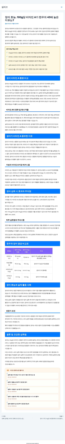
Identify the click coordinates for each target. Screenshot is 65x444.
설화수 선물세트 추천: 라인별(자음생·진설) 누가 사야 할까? (23, 396)
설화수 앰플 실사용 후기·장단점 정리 (17, 382)
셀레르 (5, 7)
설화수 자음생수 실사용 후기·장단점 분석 (18, 389)
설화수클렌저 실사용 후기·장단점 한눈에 (18, 403)
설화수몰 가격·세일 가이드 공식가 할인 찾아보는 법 (21, 375)
